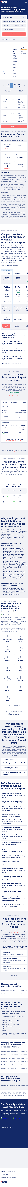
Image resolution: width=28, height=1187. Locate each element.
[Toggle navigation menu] (26, 2)
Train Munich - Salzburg (8, 990)
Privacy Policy (5, 1174)
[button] (8, 25)
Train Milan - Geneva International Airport (13, 1058)
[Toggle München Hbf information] (25, 953)
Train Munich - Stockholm (8, 1068)
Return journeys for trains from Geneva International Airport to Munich (13, 1017)
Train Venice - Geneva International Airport (13, 1055)
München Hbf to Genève (18, 933)
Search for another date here (14, 440)
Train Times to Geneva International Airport (13, 1093)
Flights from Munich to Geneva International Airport (10, 1025)
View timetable (7, 168)
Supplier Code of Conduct (8, 1177)
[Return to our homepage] (4, 2)
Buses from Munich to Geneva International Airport (10, 1021)
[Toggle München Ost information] (25, 968)
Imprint (3, 1171)
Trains (8, 1092)
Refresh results (13, 396)
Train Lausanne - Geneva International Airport (14, 1051)
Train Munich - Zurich (7, 1065)
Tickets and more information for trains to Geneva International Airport (14, 1034)
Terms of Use (11, 1171)
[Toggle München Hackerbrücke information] (25, 960)
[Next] (24, 85)
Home (3, 1092)
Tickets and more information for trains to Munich (14, 1030)
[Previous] (3, 485)
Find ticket (7, 149)
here (14, 451)
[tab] (8, 90)
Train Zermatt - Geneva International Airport (13, 1085)
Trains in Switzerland (18, 1092)
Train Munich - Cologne (7, 994)
